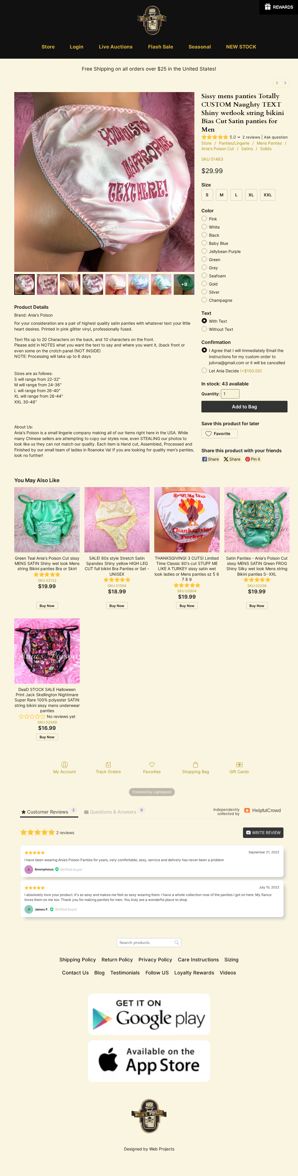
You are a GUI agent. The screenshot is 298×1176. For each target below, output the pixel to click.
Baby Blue (218, 243)
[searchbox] (149, 942)
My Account (64, 771)
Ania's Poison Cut (217, 148)
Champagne (220, 300)
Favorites (152, 771)
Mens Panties (269, 143)
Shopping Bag (195, 771)
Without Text (221, 329)
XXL (268, 194)
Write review (266, 832)
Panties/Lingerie (234, 143)
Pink (213, 218)
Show (278, 7)
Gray (213, 267)
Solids (266, 148)
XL (251, 194)
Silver (214, 292)
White (214, 227)
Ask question (276, 137)
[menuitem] (277, 83)
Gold (213, 283)
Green (214, 259)
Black (214, 235)
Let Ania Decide (235, 371)
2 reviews (251, 137)
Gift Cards (239, 771)
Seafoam (217, 275)
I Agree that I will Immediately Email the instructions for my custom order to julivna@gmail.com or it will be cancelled (247, 356)
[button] (219, 433)
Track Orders (108, 771)
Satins (247, 148)
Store (206, 143)
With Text (218, 321)
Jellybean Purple (225, 251)
